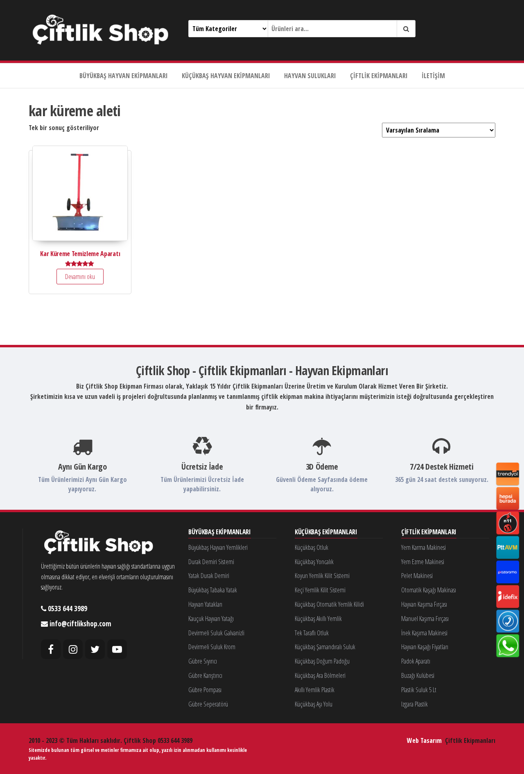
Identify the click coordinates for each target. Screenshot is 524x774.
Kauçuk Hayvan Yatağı (211, 618)
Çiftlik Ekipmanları (379, 75)
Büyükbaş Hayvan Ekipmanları (123, 75)
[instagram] (73, 649)
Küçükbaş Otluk (311, 547)
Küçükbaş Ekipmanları (326, 532)
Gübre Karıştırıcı (205, 675)
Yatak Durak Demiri (208, 575)
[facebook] (51, 649)
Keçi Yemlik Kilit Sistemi (320, 589)
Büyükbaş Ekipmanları (219, 532)
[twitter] (95, 649)
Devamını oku (80, 276)
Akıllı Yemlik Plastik (314, 689)
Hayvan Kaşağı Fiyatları (424, 646)
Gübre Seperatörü (208, 704)
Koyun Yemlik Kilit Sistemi (322, 575)
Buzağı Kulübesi (417, 675)
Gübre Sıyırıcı (202, 661)
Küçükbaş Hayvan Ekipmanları (226, 75)
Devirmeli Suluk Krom (211, 646)
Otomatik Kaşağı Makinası (428, 589)
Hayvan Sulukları (310, 75)
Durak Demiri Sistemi (211, 561)
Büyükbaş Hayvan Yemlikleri (218, 547)
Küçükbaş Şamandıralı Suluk (325, 646)
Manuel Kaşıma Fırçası (425, 618)
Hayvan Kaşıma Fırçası (424, 604)
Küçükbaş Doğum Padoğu (322, 661)
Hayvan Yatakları (205, 604)
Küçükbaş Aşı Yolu (313, 704)
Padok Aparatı (415, 661)
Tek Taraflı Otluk (312, 632)
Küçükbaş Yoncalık (314, 561)
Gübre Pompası (204, 689)
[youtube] (117, 649)
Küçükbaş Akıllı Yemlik (318, 618)
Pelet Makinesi (417, 575)
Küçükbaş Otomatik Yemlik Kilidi (329, 604)
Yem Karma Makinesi (423, 547)
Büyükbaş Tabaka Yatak (212, 589)
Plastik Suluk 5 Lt (418, 689)
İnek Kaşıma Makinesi (424, 632)
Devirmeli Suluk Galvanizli (216, 632)
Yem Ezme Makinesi (422, 561)
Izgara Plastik (414, 704)
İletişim (433, 75)
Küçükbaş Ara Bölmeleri (320, 675)
